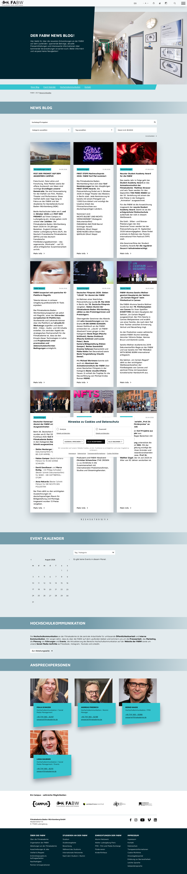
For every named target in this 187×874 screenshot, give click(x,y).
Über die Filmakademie (39, 839)
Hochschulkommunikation (70, 87)
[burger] (183, 3)
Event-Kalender (50, 87)
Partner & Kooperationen (40, 865)
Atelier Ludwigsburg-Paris (105, 843)
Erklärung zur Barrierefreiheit (139, 859)
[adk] (145, 804)
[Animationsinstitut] (93, 804)
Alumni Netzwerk (102, 839)
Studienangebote (69, 843)
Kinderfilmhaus (101, 852)
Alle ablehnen (114, 441)
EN (135, 3)
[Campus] (42, 804)
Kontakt (88, 87)
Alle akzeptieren (94, 441)
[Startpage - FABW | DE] (12, 3)
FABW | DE (34, 93)
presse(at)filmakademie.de (47, 719)
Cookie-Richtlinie (134, 852)
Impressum (132, 839)
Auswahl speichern (72, 441)
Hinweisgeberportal (135, 856)
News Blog (35, 87)
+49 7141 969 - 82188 (89, 717)
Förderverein (100, 849)
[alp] (119, 804)
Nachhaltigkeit (36, 861)
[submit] (155, 122)
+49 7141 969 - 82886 (134, 714)
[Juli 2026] (36, 559)
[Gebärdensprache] (160, 3)
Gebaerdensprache (135, 866)
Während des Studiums (72, 849)
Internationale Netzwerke (73, 852)
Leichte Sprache (134, 863)
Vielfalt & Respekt (37, 852)
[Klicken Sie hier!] (50, 200)
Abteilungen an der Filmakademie (43, 846)
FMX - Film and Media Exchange (108, 846)
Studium (66, 839)
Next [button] (107, 519)
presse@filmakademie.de (46, 771)
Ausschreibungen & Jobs (39, 849)
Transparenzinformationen (138, 849)
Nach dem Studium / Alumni (74, 856)
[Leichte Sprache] (154, 3)
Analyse (63, 429)
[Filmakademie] (68, 804)
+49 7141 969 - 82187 (45, 717)
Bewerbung (67, 846)
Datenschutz (132, 846)
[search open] (174, 3)
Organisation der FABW (39, 843)
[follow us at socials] (130, 820)
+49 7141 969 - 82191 (45, 769)
